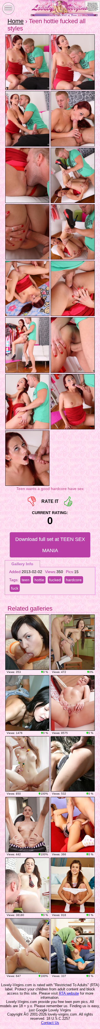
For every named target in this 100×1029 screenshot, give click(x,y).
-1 (32, 501)
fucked (55, 580)
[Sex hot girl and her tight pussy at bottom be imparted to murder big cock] (27, 946)
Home (16, 21)
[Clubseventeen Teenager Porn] (73, 885)
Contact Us (50, 1023)
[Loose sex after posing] (27, 642)
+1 (68, 501)
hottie (39, 580)
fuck (14, 588)
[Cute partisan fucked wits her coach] (73, 642)
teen (25, 580)
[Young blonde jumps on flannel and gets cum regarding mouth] (73, 764)
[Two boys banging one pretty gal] (27, 764)
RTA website (69, 993)
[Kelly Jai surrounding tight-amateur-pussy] (73, 703)
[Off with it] (27, 824)
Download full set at (50, 544)
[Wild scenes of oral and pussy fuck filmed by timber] (27, 703)
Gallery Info (22, 564)
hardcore (74, 580)
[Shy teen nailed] (73, 824)
